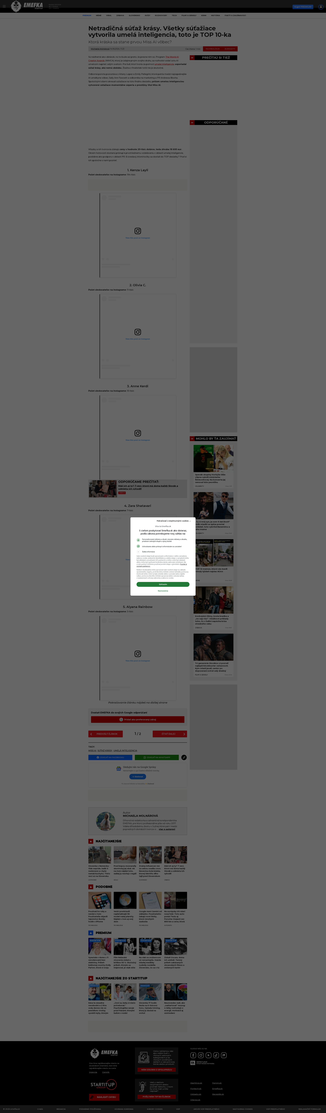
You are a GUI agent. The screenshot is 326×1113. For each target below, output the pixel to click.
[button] (163, 552)
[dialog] (163, 556)
